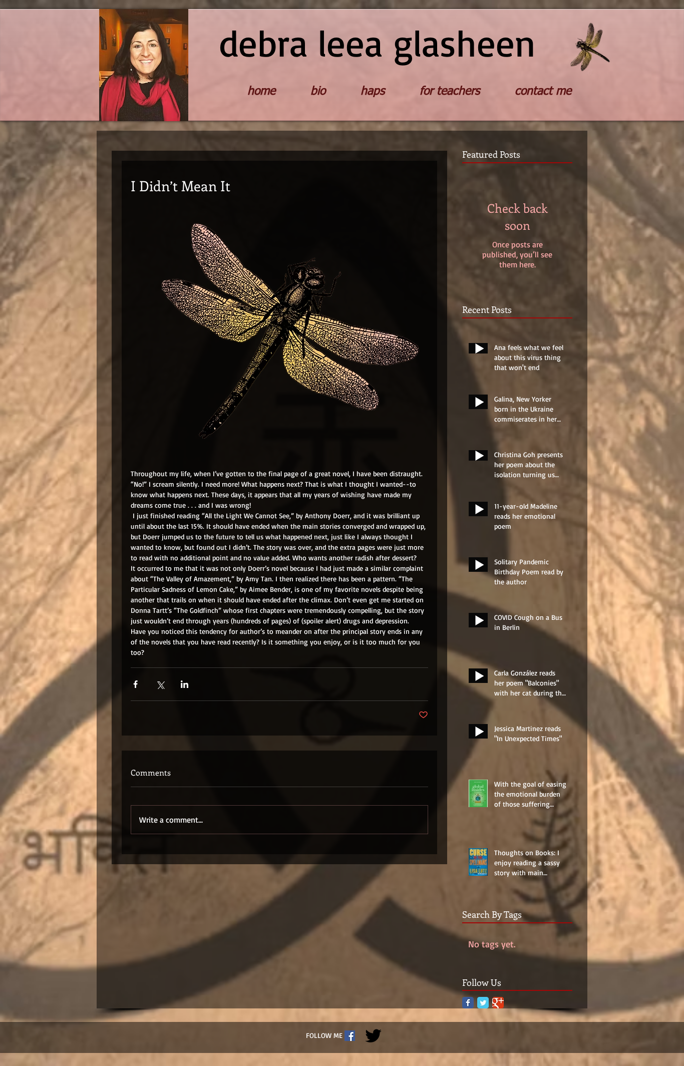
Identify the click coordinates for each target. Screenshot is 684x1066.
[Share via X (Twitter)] (160, 684)
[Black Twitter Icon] (373, 1035)
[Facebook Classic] (468, 1002)
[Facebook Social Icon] (350, 1035)
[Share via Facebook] (135, 684)
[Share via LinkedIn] (184, 684)
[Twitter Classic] (483, 1002)
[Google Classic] (498, 1002)
